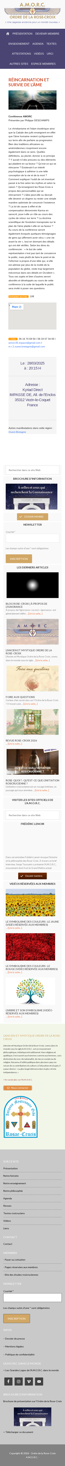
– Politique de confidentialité (18, 1354)
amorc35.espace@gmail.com (24, 342)
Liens (6, 1228)
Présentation (10, 1168)
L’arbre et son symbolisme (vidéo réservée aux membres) (29, 1012)
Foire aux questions (20, 697)
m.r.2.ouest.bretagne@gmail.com (26, 346)
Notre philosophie (13, 1190)
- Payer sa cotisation (14, 1259)
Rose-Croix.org (32, 10)
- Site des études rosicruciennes (20, 1274)
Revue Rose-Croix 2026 (21, 740)
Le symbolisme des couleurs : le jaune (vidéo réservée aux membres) (32, 923)
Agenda (7, 1198)
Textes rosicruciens (14, 1213)
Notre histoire (11, 1175)
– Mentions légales (13, 1346)
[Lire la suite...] (35, 613)
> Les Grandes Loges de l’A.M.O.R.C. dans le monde (31, 1370)
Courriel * (10, 532)
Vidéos (7, 1220)
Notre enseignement (14, 1183)
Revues (7, 1205)
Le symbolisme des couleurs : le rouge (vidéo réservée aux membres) (32, 967)
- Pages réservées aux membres (20, 1267)
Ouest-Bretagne (17, 432)
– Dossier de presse (14, 1338)
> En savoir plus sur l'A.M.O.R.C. (17, 1079)
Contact (7, 1243)
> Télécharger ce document (18, 1432)
